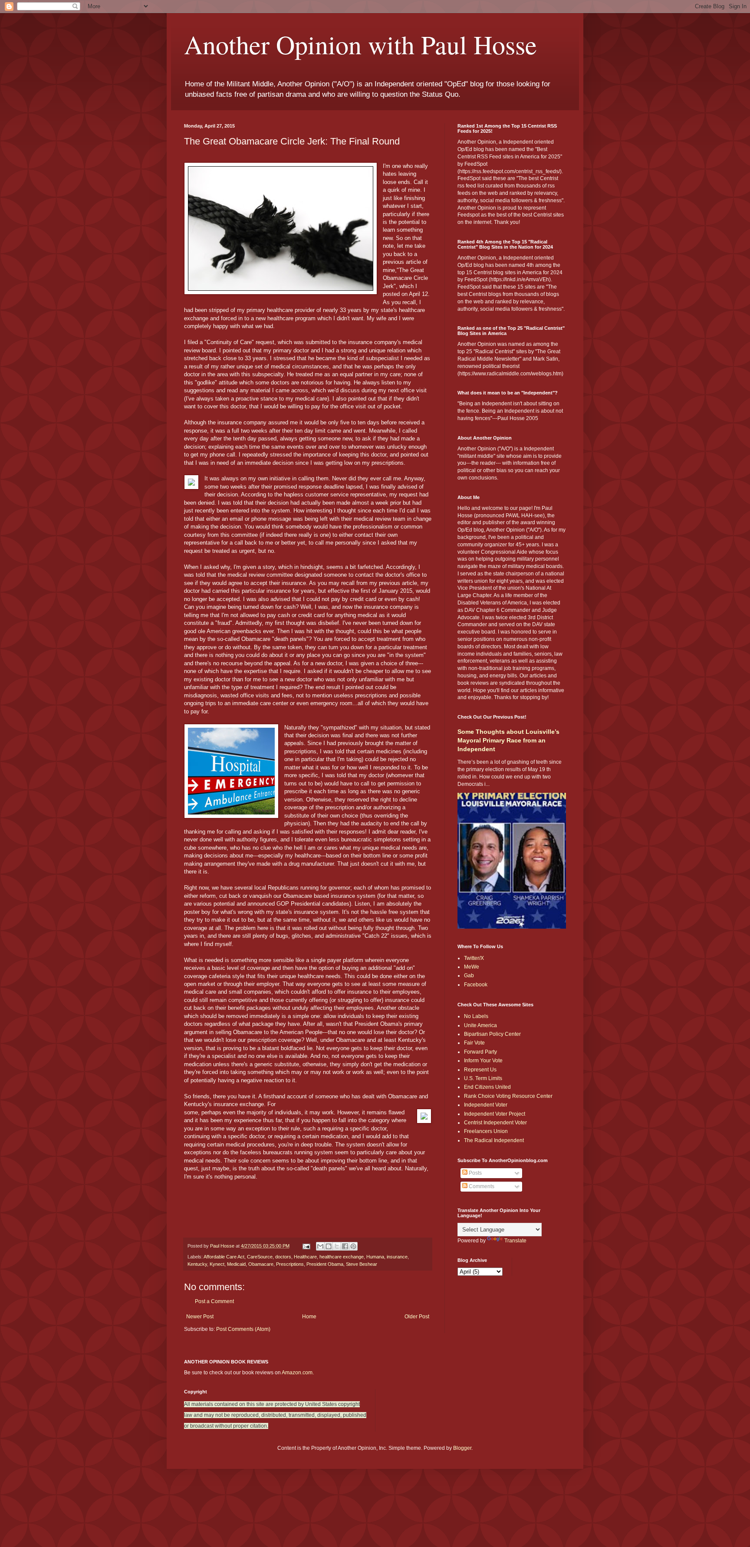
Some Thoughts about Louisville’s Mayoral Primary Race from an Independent (508, 740)
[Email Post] (306, 1245)
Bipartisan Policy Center (492, 1034)
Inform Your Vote (483, 1061)
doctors (283, 1256)
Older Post (417, 1317)
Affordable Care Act (224, 1256)
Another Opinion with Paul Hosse (360, 44)
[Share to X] (336, 1246)
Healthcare (305, 1256)
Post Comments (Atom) (243, 1329)
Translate (515, 1241)
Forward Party (480, 1052)
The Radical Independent (494, 1140)
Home (309, 1317)
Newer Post (200, 1317)
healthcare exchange (341, 1256)
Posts (474, 1173)
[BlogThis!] (328, 1246)
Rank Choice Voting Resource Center (508, 1096)
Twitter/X (474, 958)
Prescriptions (290, 1264)
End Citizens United (487, 1087)
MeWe (471, 967)
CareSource (260, 1256)
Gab (469, 975)
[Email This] (320, 1246)
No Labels (476, 1016)
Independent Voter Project (494, 1114)
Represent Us (480, 1070)
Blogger (462, 1448)
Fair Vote (474, 1043)
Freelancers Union (486, 1131)
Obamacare (260, 1264)
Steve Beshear (361, 1264)
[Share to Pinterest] (353, 1246)
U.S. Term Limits (483, 1078)
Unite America (480, 1025)
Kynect (217, 1264)
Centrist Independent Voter (495, 1123)
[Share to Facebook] (345, 1246)
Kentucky (197, 1264)
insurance (397, 1256)
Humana (375, 1256)
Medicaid (236, 1264)
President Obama (324, 1264)
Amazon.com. (298, 1373)
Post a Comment (214, 1301)
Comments (480, 1186)
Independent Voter (485, 1105)
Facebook (475, 985)
